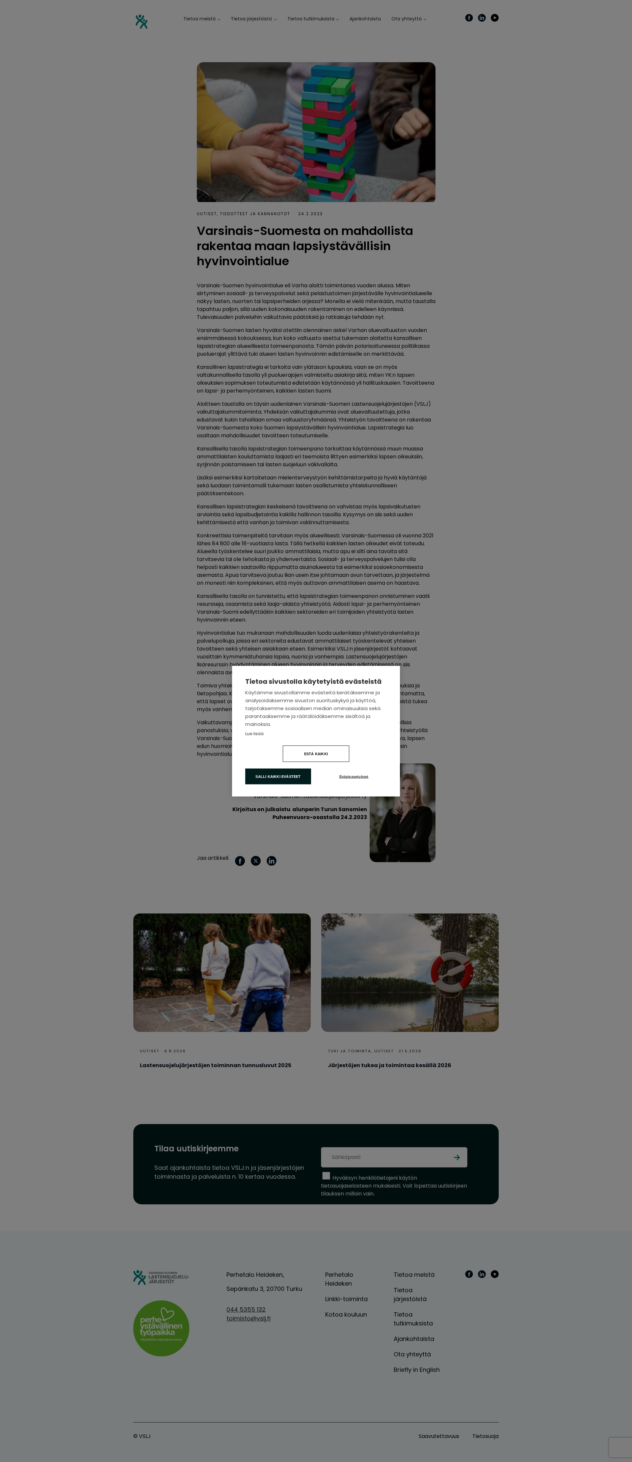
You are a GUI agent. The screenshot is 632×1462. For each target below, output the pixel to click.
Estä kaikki (316, 754)
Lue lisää (254, 733)
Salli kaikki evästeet (278, 776)
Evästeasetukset (354, 776)
